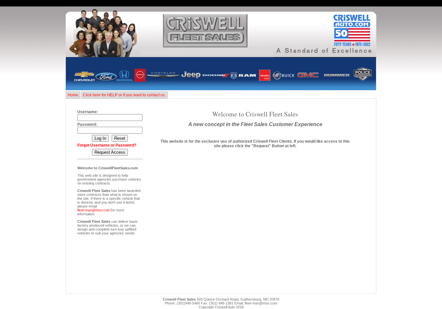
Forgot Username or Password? (106, 145)
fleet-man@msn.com (93, 210)
